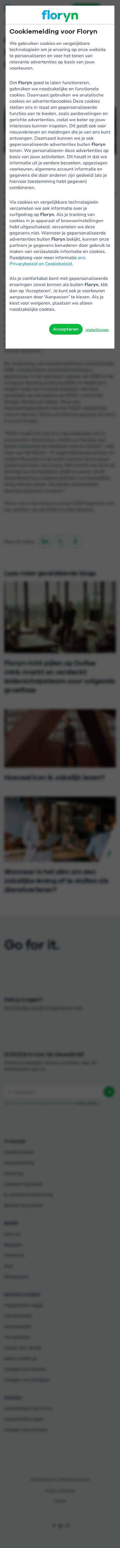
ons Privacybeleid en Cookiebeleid (47, 260)
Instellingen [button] (97, 330)
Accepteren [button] (66, 329)
